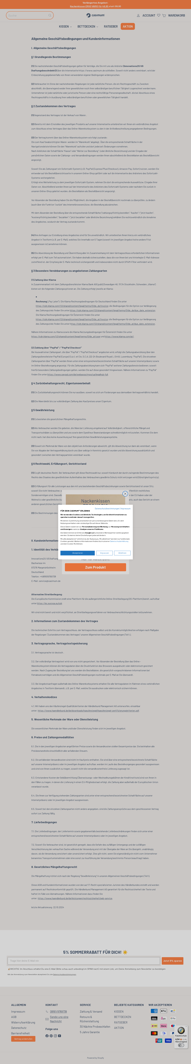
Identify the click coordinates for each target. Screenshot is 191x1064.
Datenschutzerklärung (119, 541)
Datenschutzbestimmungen (107, 508)
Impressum (126, 508)
